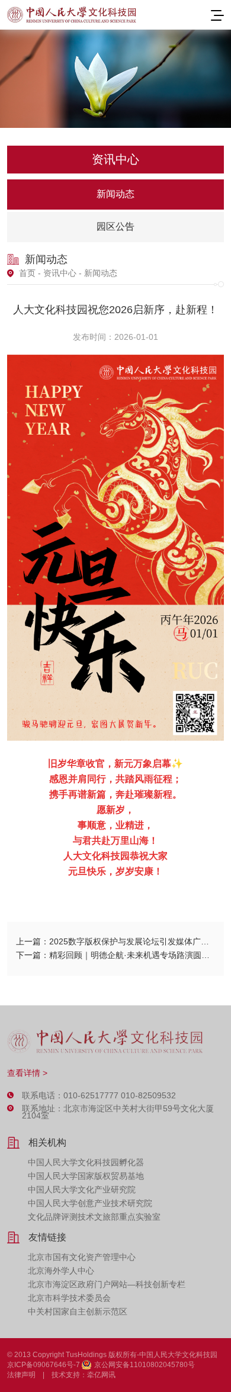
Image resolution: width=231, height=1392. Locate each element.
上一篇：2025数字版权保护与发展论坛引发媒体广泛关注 (116, 941)
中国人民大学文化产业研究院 (82, 1189)
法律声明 (21, 1375)
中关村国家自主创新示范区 (77, 1311)
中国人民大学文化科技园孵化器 (86, 1162)
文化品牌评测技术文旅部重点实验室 (94, 1216)
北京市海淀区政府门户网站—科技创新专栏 (106, 1284)
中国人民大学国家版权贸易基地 (86, 1176)
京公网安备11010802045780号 (144, 1365)
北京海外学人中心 (61, 1270)
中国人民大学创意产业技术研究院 (90, 1203)
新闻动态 (115, 194)
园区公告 (115, 226)
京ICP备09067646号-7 (43, 1365)
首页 (27, 273)
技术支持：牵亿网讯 (84, 1375)
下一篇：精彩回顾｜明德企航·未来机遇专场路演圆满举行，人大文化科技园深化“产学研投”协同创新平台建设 (116, 955)
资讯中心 (59, 273)
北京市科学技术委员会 (69, 1298)
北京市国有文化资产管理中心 (82, 1257)
